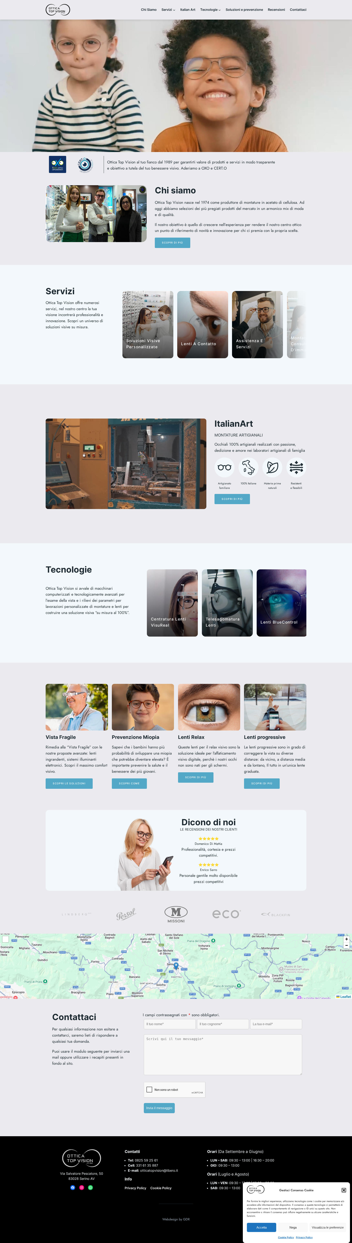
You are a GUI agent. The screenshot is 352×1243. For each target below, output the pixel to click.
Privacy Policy (304, 1237)
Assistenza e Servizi (249, 343)
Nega (293, 1227)
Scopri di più (195, 777)
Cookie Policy (286, 1237)
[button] (344, 1190)
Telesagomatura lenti (223, 622)
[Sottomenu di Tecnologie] (219, 10)
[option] (77, 914)
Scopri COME (129, 783)
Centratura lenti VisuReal (168, 622)
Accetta (261, 1227)
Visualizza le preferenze (328, 1227)
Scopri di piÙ (172, 242)
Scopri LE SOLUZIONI (69, 783)
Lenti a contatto (198, 343)
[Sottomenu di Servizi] (174, 10)
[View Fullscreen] (5, 939)
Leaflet (345, 997)
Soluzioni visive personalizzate (143, 343)
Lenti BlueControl (279, 622)
